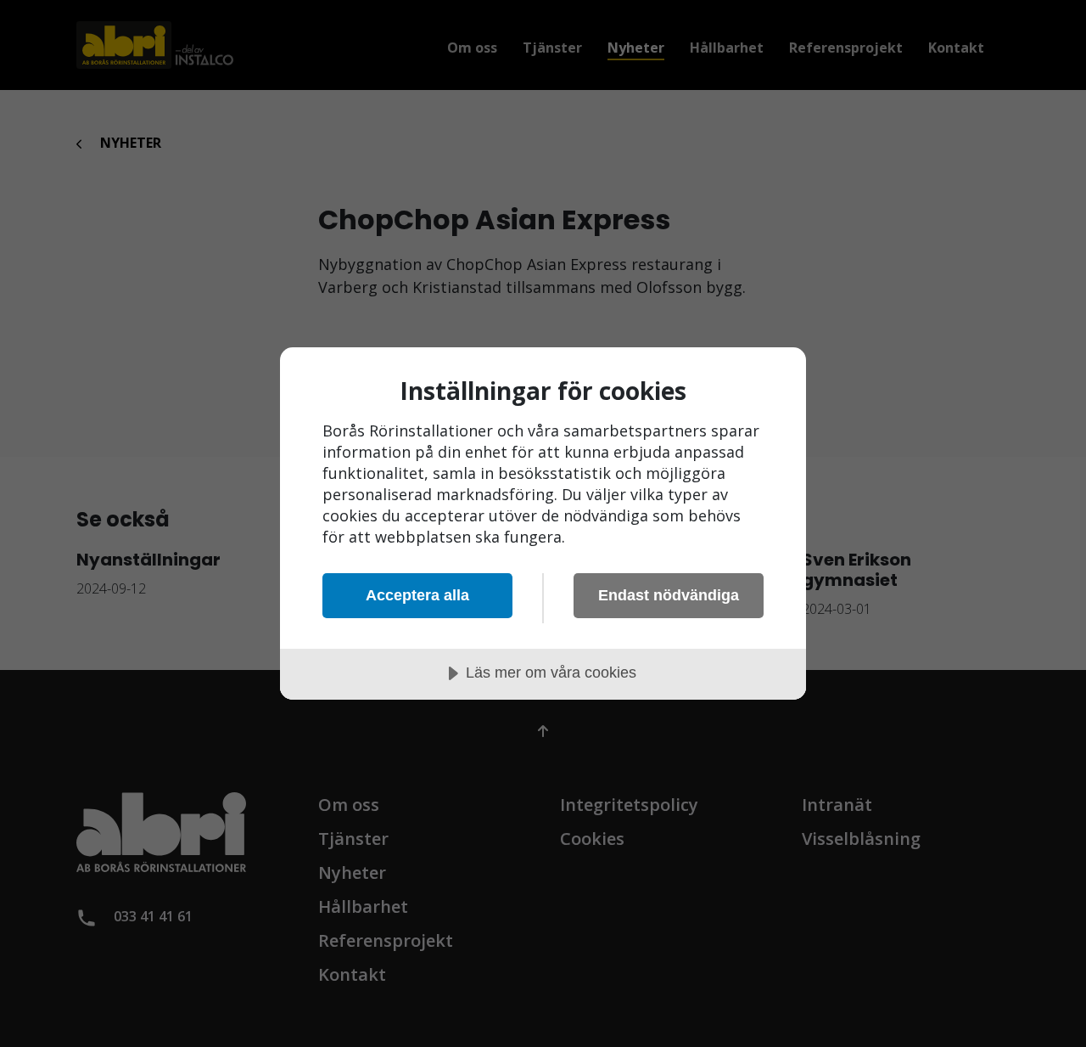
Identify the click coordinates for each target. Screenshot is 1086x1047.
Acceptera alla (417, 595)
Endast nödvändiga (668, 595)
